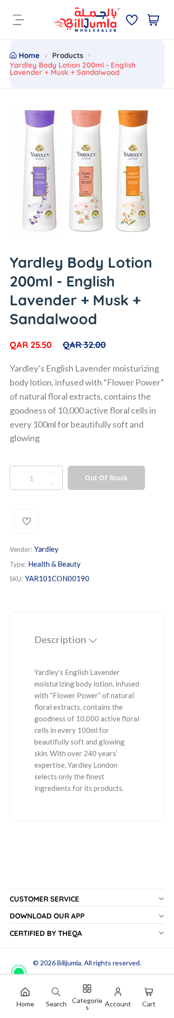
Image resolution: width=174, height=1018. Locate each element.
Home (29, 55)
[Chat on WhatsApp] (19, 969)
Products (67, 55)
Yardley (46, 549)
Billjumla (69, 963)
